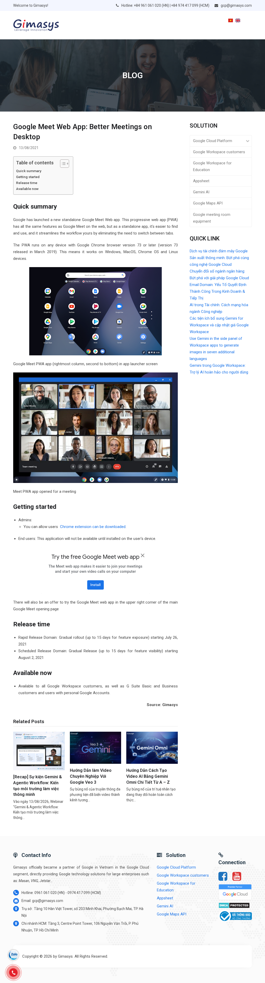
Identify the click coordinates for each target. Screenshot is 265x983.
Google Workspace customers (219, 152)
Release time (27, 183)
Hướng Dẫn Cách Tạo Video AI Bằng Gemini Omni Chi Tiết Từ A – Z (148, 776)
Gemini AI (201, 192)
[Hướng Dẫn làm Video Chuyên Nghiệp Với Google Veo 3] (95, 747)
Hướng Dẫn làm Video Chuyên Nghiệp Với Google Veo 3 (91, 776)
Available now (27, 189)
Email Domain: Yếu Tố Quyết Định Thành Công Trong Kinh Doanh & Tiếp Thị (218, 291)
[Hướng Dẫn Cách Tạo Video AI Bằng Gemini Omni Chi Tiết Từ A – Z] (152, 747)
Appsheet (201, 181)
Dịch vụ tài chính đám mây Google (219, 251)
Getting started (28, 177)
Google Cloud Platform (212, 140)
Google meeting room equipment (211, 218)
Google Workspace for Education (212, 166)
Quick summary (28, 171)
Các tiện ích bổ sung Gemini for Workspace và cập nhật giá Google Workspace (219, 325)
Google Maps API (208, 203)
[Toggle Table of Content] (62, 163)
